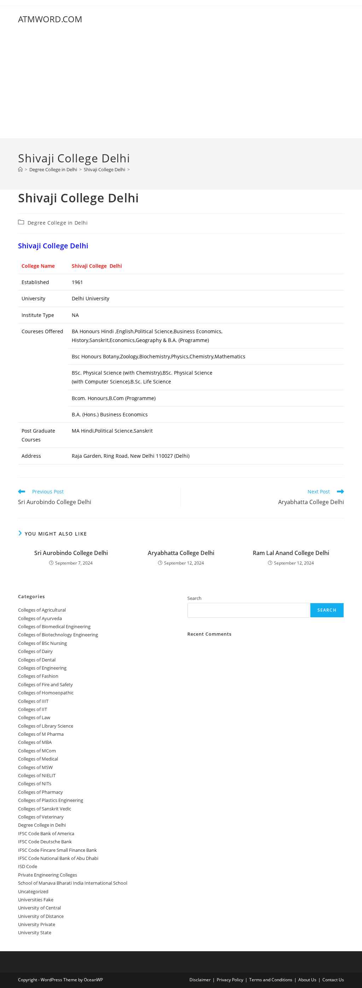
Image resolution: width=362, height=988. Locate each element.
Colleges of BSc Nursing (42, 643)
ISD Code (27, 866)
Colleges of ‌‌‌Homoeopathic (46, 692)
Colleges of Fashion (38, 676)
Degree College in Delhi (58, 222)
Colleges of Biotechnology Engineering (58, 634)
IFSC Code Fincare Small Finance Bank (57, 850)
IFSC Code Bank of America (46, 833)
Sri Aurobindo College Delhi (71, 553)
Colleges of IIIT (33, 701)
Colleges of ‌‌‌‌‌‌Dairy (35, 651)
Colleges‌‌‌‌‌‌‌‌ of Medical (38, 759)
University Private (36, 924)
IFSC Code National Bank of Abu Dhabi (58, 858)
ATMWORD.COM (50, 19)
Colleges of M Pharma (41, 734)
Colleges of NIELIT (37, 775)
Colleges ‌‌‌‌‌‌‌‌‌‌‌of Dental (37, 660)
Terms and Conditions (270, 980)
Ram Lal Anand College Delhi (291, 553)
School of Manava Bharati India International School (72, 883)
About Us (307, 980)
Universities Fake (35, 899)
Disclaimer (200, 980)
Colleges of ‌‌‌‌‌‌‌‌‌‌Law (34, 717)
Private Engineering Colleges (47, 875)
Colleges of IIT (32, 709)
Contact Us (333, 980)
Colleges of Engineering (42, 668)
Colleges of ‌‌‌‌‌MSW (35, 767)
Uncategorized (33, 891)
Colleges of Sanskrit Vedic (44, 808)
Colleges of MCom (37, 750)
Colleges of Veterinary (41, 817)
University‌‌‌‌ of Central (39, 908)
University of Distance (41, 916)
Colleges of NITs (34, 783)
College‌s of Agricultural (42, 610)
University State (34, 932)
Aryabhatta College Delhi (181, 553)
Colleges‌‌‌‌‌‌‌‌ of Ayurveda (40, 618)
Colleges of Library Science (45, 726)
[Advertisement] (181, 85)
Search (194, 598)
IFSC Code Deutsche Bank (45, 841)
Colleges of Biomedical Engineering (54, 626)
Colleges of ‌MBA (35, 742)
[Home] (20, 169)
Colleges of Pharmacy (40, 792)
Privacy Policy (230, 980)
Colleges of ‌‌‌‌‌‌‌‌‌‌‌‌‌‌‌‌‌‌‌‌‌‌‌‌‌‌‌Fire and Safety (45, 684)
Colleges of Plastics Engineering (50, 800)
